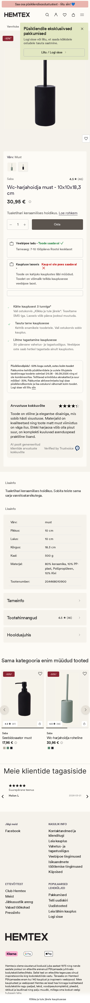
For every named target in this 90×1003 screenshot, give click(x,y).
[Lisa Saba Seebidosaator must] (39, 723)
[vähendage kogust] (10, 224)
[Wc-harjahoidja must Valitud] (23, 167)
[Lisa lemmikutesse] (86, 139)
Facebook (12, 831)
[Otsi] (47, 14)
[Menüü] (82, 14)
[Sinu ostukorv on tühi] (73, 14)
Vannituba (13, 26)
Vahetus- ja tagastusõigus (58, 848)
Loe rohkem (68, 213)
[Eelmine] (4, 709)
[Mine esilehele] (17, 15)
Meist (9, 896)
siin (34, 387)
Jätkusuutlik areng (19, 902)
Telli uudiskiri (58, 900)
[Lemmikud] (64, 14)
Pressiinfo (12, 913)
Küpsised (55, 872)
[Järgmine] (85, 709)
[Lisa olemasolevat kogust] (24, 224)
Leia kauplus (57, 841)
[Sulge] (82, 28)
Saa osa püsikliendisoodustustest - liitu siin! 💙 (45, 4)
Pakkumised (57, 895)
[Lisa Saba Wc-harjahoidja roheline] (84, 723)
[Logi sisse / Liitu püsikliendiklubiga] (56, 14)
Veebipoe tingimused (64, 856)
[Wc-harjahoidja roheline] (11, 167)
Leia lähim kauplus (62, 911)
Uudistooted (57, 906)
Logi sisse (55, 916)
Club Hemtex (15, 891)
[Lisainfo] (29, 202)
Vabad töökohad (17, 907)
